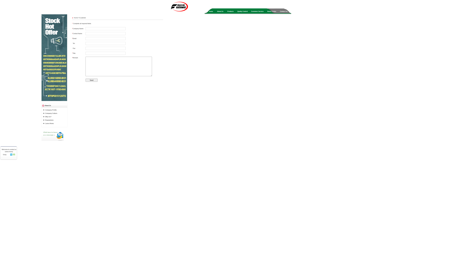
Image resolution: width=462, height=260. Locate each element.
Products (230, 11)
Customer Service (257, 11)
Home (211, 11)
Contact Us (284, 11)
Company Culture (51, 113)
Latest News (49, 123)
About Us (220, 11)
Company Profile (51, 110)
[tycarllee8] (11, 155)
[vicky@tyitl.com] (14, 155)
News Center (271, 11)
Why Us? (48, 117)
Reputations (49, 120)
